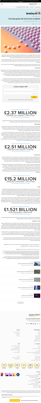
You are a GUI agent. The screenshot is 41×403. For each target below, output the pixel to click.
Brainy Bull (22, 265)
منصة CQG (18, 334)
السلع (39, 334)
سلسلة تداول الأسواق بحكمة (15, 349)
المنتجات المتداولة (37, 339)
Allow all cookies (15, 400)
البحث (39, 349)
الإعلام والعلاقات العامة (36, 348)
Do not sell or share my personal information (29, 400)
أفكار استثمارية (17, 347)
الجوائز (39, 347)
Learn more (3, 397)
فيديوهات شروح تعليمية (16, 348)
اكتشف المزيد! (20, 1)
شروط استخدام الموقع (16, 357)
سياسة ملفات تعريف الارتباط (35, 360)
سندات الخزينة (38, 337)
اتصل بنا (18, 356)
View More (20, 303)
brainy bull (31, 7)
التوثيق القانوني (37, 357)
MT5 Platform (17, 333)
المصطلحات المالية (17, 352)
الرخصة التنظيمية (37, 356)
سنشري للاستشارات (26, 21)
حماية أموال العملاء (37, 353)
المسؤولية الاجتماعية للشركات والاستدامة (33, 352)
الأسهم (39, 333)
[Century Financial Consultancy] (35, 4)
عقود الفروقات (37, 338)
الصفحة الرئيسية (37, 7)
